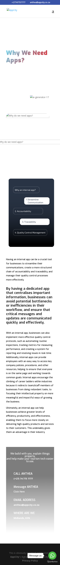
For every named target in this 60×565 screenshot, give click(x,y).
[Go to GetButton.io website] (52, 562)
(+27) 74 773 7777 (23, 478)
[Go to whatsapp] (52, 556)
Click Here (19, 491)
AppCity (14, 556)
